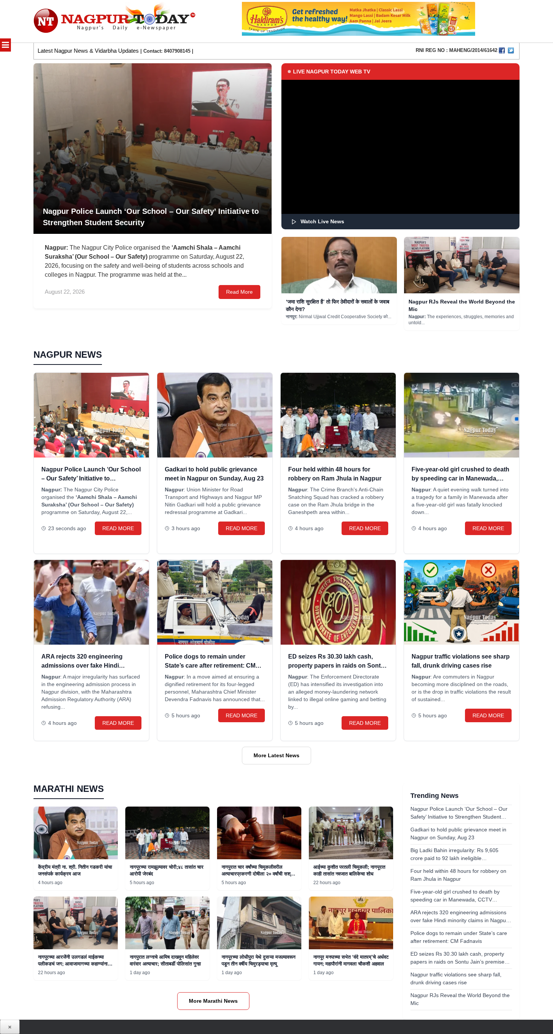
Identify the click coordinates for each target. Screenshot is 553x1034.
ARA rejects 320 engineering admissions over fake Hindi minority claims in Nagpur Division (90, 665)
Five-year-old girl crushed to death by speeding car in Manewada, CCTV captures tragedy (460, 478)
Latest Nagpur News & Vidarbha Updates (88, 50)
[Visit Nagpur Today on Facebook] (502, 50)
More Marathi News (213, 1001)
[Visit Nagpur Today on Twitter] (511, 50)
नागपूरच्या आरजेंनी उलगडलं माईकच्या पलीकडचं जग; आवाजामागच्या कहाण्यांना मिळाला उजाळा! (73, 963)
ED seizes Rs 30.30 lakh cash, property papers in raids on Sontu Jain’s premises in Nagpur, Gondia (337, 665)
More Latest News (276, 755)
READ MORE (118, 528)
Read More (239, 292)
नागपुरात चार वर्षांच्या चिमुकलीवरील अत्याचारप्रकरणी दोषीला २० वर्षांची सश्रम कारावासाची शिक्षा (258, 873)
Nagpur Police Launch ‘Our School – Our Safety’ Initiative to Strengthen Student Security (91, 478)
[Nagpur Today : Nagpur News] (115, 21)
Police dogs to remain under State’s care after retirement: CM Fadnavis (210, 665)
